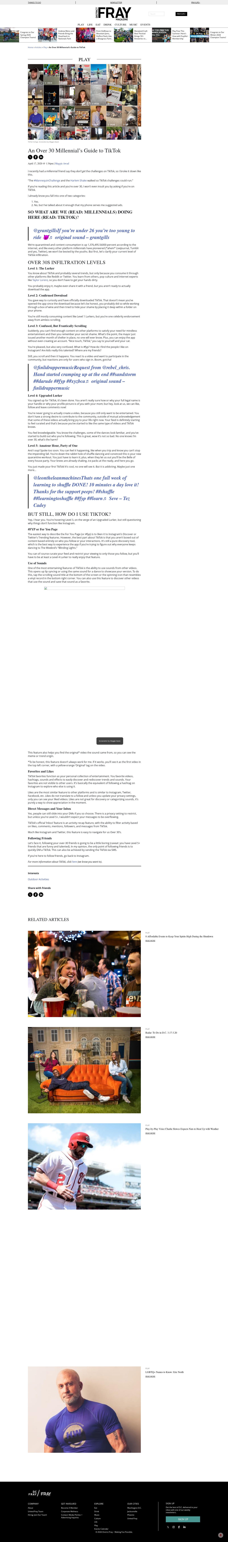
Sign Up (183, 1519)
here (74, 861)
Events (145, 24)
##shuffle (105, 491)
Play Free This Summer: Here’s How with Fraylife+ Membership (180, 35)
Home (30, 47)
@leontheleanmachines (57, 477)
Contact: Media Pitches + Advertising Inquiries (71, 1516)
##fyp (59, 380)
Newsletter (116, 2)
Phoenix (130, 1515)
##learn (95, 498)
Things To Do (34, 2)
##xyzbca (76, 380)
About (30, 1508)
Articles (38, 47)
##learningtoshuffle (53, 498)
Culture (120, 24)
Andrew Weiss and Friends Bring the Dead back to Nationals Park (66, 35)
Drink (108, 24)
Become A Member (69, 1508)
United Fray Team (35, 1511)
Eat (98, 24)
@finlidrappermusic (54, 367)
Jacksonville (132, 1511)
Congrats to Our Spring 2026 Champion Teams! (28, 35)
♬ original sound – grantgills (79, 237)
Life (90, 24)
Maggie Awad (62, 163)
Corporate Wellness (69, 1511)
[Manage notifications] (220, 1535)
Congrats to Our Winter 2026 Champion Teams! (218, 35)
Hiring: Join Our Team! (37, 1515)
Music (133, 24)
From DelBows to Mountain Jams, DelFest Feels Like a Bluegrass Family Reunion (104, 36)
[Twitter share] (30, 157)
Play (81, 24)
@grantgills (45, 230)
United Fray (132, 1518)
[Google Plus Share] (173, 1527)
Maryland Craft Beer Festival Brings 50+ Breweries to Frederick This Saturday (140, 37)
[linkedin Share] (41, 157)
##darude (43, 380)
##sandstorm (123, 374)
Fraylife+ (195, 2)
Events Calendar (101, 1529)
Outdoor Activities (38, 879)
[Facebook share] (35, 157)
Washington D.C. (134, 1508)
